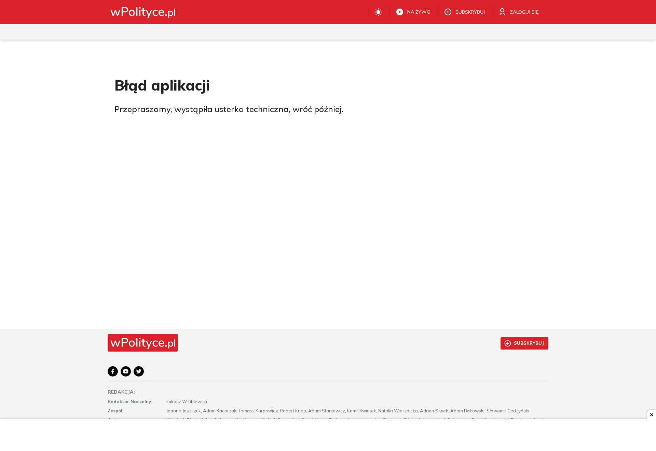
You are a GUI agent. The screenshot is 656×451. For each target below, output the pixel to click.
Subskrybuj (529, 343)
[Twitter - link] (139, 371)
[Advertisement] (328, 435)
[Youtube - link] (126, 371)
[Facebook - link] (113, 371)
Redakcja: (121, 392)
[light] (378, 12)
